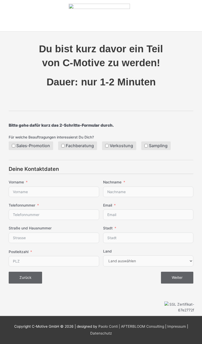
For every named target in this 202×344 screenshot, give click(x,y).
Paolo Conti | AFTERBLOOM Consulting (131, 326)
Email (107, 205)
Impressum (176, 326)
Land (107, 251)
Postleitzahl (18, 252)
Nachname (112, 182)
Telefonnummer (22, 205)
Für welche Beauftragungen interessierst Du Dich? (51, 137)
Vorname (16, 182)
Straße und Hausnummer (30, 228)
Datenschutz (101, 333)
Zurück (25, 277)
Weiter (177, 277)
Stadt (108, 228)
